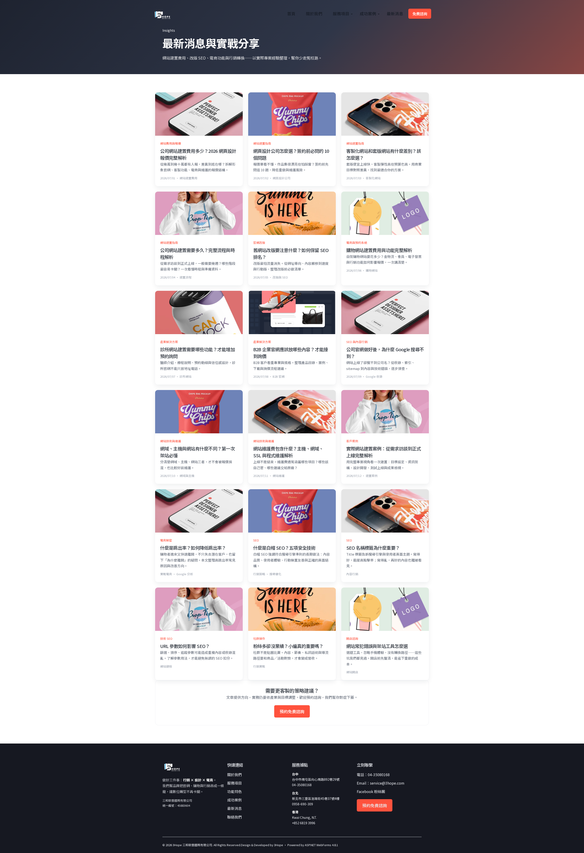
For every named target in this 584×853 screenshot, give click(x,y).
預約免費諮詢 (292, 711)
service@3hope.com (387, 783)
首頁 (291, 13)
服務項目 (341, 13)
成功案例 (368, 13)
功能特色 (234, 791)
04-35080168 (379, 774)
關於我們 (314, 13)
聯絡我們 (234, 817)
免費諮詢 (419, 13)
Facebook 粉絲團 (371, 791)
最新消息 (395, 13)
